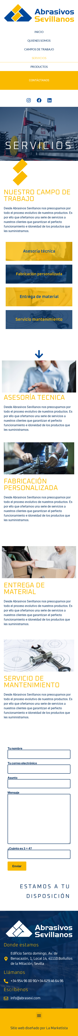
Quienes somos (39, 40)
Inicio (39, 32)
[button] (39, 1015)
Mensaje (13, 792)
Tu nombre (15, 748)
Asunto (12, 778)
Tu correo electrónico (22, 763)
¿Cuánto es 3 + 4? (20, 848)
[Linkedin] (49, 100)
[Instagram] (28, 100)
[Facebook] (39, 100)
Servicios (39, 58)
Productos (39, 66)
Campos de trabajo (39, 49)
